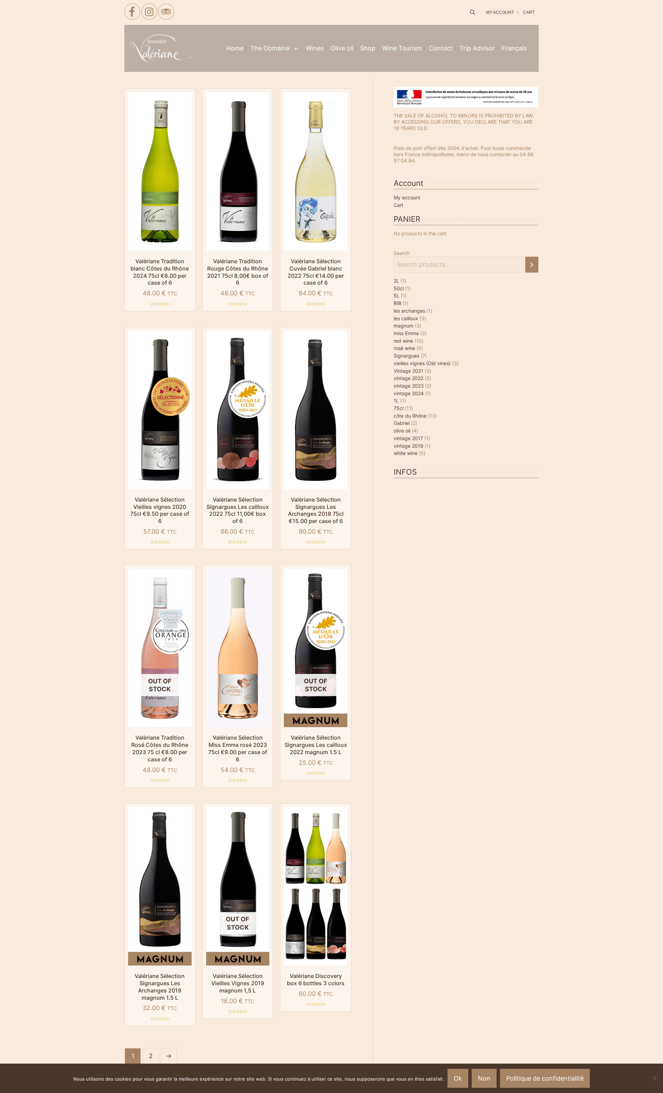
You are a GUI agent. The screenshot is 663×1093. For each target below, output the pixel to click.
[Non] (654, 1078)
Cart (398, 205)
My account (407, 197)
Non (484, 1078)
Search (402, 253)
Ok (458, 1078)
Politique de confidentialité (545, 1078)
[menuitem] (514, 48)
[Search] (531, 265)
